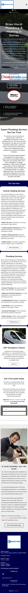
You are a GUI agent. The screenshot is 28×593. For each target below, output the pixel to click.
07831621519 (8, 578)
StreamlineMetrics (16, 590)
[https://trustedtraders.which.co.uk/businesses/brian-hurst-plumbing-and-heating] (14, 95)
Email (14, 10)
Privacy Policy (14, 581)
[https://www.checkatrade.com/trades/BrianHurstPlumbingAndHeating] (14, 77)
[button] (26, 5)
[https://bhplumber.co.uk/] (14, 542)
